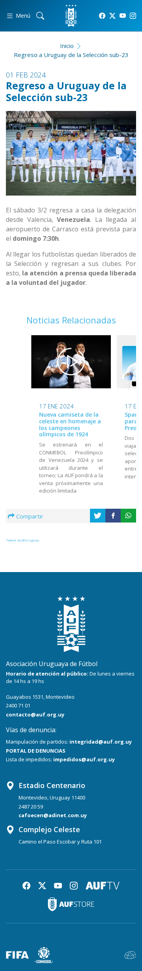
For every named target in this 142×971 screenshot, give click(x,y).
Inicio (67, 46)
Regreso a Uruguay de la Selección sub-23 (71, 55)
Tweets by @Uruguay (22, 540)
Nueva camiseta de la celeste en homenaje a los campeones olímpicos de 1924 (70, 424)
